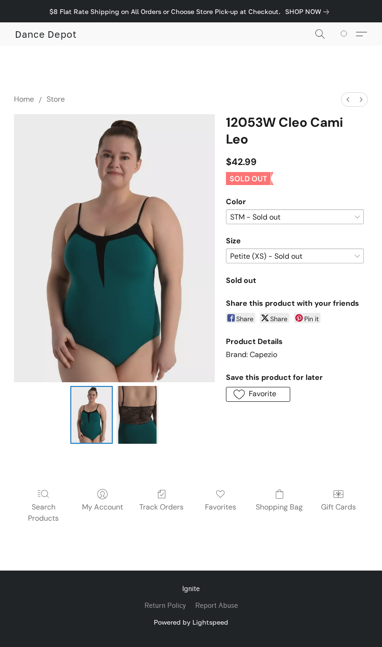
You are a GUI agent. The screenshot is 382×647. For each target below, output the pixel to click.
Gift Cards (338, 507)
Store (56, 99)
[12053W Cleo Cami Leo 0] (91, 415)
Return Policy (165, 606)
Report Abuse (216, 606)
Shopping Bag (279, 507)
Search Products (43, 512)
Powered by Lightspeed (191, 622)
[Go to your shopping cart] (345, 34)
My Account (102, 507)
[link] (309, 11)
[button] (46, 34)
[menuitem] (348, 99)
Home (24, 99)
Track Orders (161, 507)
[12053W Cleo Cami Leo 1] (137, 415)
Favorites (220, 507)
